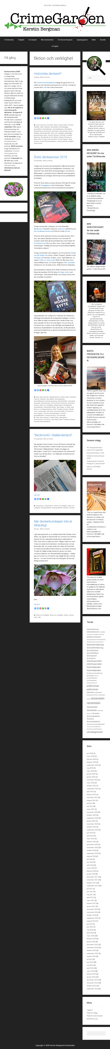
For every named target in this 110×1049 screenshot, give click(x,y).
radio (35, 617)
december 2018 (92, 844)
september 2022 (92, 789)
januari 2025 (91, 774)
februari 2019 (91, 841)
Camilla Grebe (62, 125)
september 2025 (92, 765)
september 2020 (92, 818)
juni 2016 (90, 927)
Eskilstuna (63, 403)
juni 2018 (90, 862)
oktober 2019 (91, 827)
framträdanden (38, 407)
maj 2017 (90, 894)
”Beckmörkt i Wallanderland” (53, 435)
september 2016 (92, 918)
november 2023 (92, 780)
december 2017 (92, 877)
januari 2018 (91, 874)
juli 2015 (89, 959)
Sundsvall (100, 710)
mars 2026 (90, 756)
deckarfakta (68, 129)
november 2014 (92, 983)
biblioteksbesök (54, 397)
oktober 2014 (91, 986)
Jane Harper (60, 407)
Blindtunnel (38, 229)
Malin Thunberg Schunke (61, 409)
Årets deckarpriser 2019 (50, 157)
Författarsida (9, 40)
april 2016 (90, 933)
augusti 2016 (91, 921)
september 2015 (92, 953)
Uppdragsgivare (82, 40)
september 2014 (92, 989)
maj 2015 (90, 965)
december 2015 (92, 944)
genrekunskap (38, 135)
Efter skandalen (69, 262)
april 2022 (90, 791)
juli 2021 (89, 803)
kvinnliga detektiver (46, 409)
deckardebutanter (58, 129)
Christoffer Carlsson (98, 634)
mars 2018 (90, 868)
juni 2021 (90, 806)
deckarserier (47, 131)
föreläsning (90, 673)
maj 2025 (90, 768)
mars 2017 (90, 900)
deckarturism (40, 506)
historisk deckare (53, 135)
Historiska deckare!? (47, 73)
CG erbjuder (32, 40)
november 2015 (92, 947)
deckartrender (63, 131)
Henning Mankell (46, 508)
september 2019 (92, 830)
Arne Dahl (50, 125)
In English (55, 46)
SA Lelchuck (69, 411)
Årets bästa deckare (42, 417)
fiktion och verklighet (57, 133)
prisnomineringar (59, 411)
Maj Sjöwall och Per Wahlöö (49, 137)
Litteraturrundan (9, 165)
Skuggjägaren (46, 185)
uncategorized (95, 732)
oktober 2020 (91, 815)
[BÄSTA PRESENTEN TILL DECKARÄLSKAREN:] (96, 378)
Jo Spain (67, 407)
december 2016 (92, 909)
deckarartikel (55, 127)
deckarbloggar (64, 127)
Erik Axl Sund (55, 403)
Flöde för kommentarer (95, 1016)
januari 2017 (91, 906)
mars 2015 (90, 971)
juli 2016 (89, 924)
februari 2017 (91, 903)
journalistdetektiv (92, 678)
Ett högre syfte (63, 272)
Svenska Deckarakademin (45, 82)
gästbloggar (68, 133)
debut (42, 127)
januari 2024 (91, 777)
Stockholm (92, 707)
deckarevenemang (51, 401)
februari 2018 (91, 871)
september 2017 (92, 886)
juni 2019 (90, 833)
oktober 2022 (91, 786)
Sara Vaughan (38, 413)
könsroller (63, 135)
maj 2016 (90, 930)
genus (45, 135)
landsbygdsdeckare (92, 682)
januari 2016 (91, 942)
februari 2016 (91, 939)
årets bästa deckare (42, 397)
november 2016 (92, 912)
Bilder (94, 40)
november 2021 (92, 797)
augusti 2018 (91, 856)
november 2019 (92, 824)
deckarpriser (63, 417)
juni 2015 (90, 962)
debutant (47, 127)
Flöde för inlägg (92, 1013)
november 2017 (92, 880)
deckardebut (38, 129)
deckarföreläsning (95, 644)
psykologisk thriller (92, 695)
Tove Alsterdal (61, 415)
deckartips (55, 131)
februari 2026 (91, 759)
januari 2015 (91, 977)
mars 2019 (90, 838)
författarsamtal (58, 405)
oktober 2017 (91, 883)
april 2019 (90, 836)
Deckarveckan (45, 403)
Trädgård (21, 40)
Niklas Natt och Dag (40, 139)
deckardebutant (47, 129)
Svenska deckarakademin (48, 141)
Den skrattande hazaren (42, 231)
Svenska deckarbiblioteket (96, 724)
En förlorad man (39, 243)
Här (45, 87)
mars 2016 (90, 936)
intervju (66, 615)
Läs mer (37, 495)
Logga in (90, 1010)
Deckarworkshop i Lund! (95, 453)
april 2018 (90, 865)
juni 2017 (90, 891)
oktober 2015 (91, 950)
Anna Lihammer (41, 125)
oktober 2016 (91, 915)
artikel (55, 125)
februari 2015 (91, 974)
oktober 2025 (91, 762)
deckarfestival (91, 642)
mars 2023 (90, 783)
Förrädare (37, 258)
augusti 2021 (91, 800)
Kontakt (103, 40)
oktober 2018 (91, 850)
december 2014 (92, 980)
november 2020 (92, 812)
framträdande (67, 405)
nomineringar (42, 411)
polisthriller (90, 692)
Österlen (65, 508)
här (21, 134)
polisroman (50, 411)
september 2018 (92, 853)
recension (97, 698)
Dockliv (67, 231)
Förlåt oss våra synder (47, 260)
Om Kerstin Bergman (65, 40)
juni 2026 (90, 753)
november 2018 (92, 847)
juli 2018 (89, 859)
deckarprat (71, 401)
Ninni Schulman (52, 139)
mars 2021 (90, 809)
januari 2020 (91, 821)
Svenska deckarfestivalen (94, 729)
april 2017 (90, 897)
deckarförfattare (62, 401)
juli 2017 (89, 889)
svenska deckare (62, 141)
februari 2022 (91, 794)
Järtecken (61, 229)
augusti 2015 (91, 956)
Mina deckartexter (47, 40)
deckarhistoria (38, 131)
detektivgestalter (45, 133)
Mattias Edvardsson (65, 137)
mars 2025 (90, 771)
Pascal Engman (63, 139)
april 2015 (90, 968)
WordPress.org (92, 1019)
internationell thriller (50, 407)
